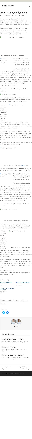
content (16, 300)
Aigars (15, 15)
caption (23, 165)
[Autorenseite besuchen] (16, 321)
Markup (22, 15)
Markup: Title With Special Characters (13, 355)
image (25, 300)
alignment (3, 300)
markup (3, 303)
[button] (29, 6)
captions (10, 300)
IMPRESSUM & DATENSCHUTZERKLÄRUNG (13, 373)
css (21, 300)
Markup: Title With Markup (23, 282)
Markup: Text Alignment (6, 282)
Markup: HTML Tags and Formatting (13, 339)
